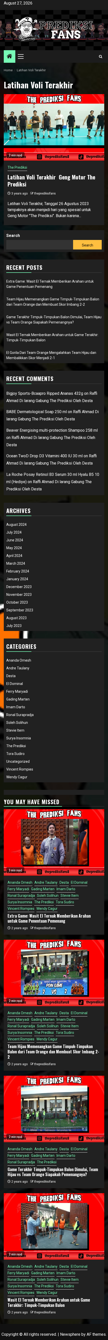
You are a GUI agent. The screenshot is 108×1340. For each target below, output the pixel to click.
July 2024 (14, 532)
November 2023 (19, 595)
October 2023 (17, 602)
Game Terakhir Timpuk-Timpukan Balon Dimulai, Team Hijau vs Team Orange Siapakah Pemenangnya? (53, 1172)
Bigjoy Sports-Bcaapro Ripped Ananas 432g (44, 393)
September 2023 (19, 610)
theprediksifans (45, 193)
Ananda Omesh (18, 660)
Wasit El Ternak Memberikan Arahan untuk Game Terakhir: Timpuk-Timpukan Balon (49, 1302)
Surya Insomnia (18, 738)
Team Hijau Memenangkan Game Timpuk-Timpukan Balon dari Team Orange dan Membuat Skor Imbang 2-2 (53, 1051)
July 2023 (14, 626)
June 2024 (14, 540)
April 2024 (14, 556)
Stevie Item (15, 730)
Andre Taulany (17, 668)
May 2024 (14, 548)
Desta (11, 676)
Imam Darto (15, 707)
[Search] (100, 56)
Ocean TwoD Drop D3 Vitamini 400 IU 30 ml (44, 456)
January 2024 (17, 579)
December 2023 (19, 587)
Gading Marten (18, 699)
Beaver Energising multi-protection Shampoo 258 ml (52, 430)
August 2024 (16, 525)
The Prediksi (17, 167)
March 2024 (15, 563)
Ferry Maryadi (17, 691)
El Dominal (14, 684)
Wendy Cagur (16, 777)
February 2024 (17, 571)
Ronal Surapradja (20, 715)
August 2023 (16, 618)
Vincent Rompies (19, 769)
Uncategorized (18, 761)
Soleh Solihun (17, 723)
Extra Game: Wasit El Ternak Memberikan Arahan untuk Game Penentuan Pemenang (49, 918)
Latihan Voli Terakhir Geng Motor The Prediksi (51, 180)
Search (13, 235)
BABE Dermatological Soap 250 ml (36, 411)
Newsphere (70, 1334)
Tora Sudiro (15, 754)
